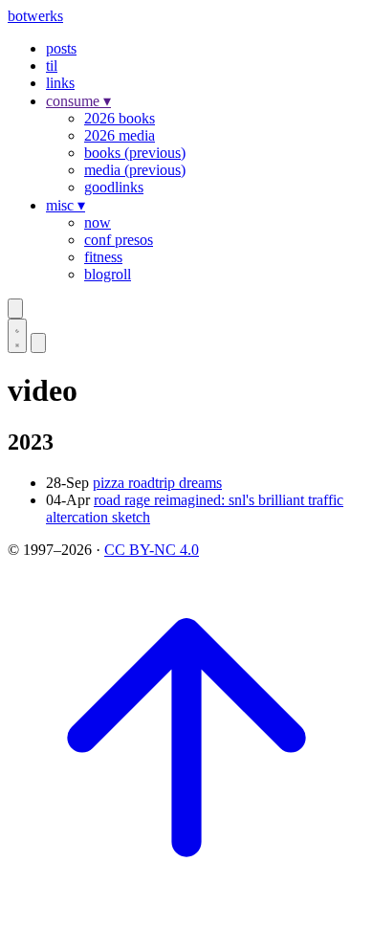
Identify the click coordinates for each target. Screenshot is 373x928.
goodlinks (113, 187)
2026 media (119, 135)
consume (78, 101)
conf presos (118, 240)
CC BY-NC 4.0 (151, 549)
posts (61, 48)
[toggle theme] (17, 336)
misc (65, 205)
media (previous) (135, 170)
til (51, 65)
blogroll (107, 274)
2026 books (119, 118)
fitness (103, 257)
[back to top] (186, 911)
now (97, 222)
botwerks (35, 16)
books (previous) (135, 152)
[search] (15, 308)
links (60, 83)
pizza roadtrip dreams (157, 483)
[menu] (38, 343)
